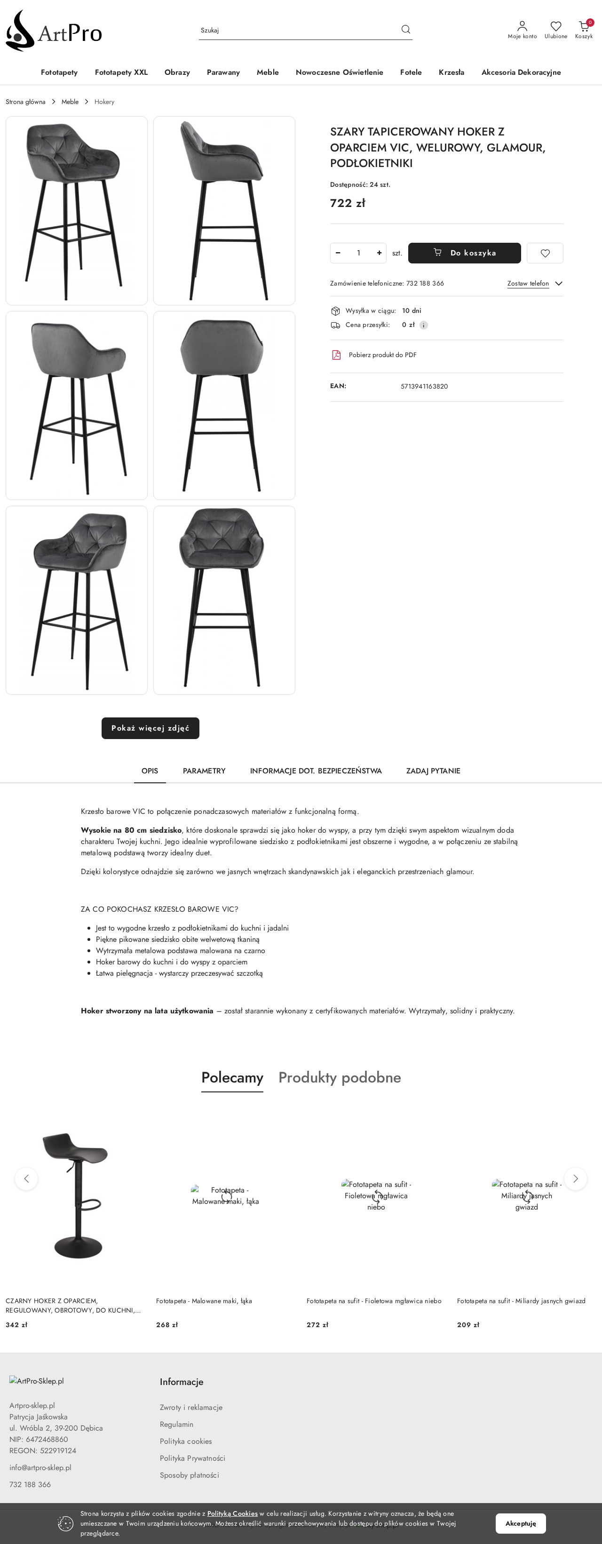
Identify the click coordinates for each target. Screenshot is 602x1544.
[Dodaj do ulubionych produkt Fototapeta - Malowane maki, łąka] (284, 1114)
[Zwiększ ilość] (379, 253)
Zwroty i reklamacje (191, 1407)
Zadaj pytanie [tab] (433, 770)
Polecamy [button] (232, 1077)
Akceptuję (521, 1523)
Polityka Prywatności (192, 1458)
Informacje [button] (182, 1382)
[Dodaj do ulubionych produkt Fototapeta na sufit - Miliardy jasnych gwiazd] (585, 1114)
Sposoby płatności (189, 1475)
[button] (77, 210)
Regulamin (176, 1424)
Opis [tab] (150, 770)
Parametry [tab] (204, 770)
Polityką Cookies (232, 1513)
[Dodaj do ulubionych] (545, 253)
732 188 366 (30, 1484)
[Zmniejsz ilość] (338, 253)
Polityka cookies (186, 1441)
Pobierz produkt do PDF (383, 354)
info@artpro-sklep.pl (40, 1467)
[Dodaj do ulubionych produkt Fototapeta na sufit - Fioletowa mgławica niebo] (435, 1114)
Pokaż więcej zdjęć (150, 728)
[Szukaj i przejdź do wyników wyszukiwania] (405, 31)
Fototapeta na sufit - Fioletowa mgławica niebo (374, 1300)
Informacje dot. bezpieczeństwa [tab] (316, 770)
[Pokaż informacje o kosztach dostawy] (424, 325)
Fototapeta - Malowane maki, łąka (204, 1300)
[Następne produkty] (575, 1179)
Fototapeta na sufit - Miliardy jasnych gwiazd (521, 1300)
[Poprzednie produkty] (26, 1179)
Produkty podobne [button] (339, 1077)
